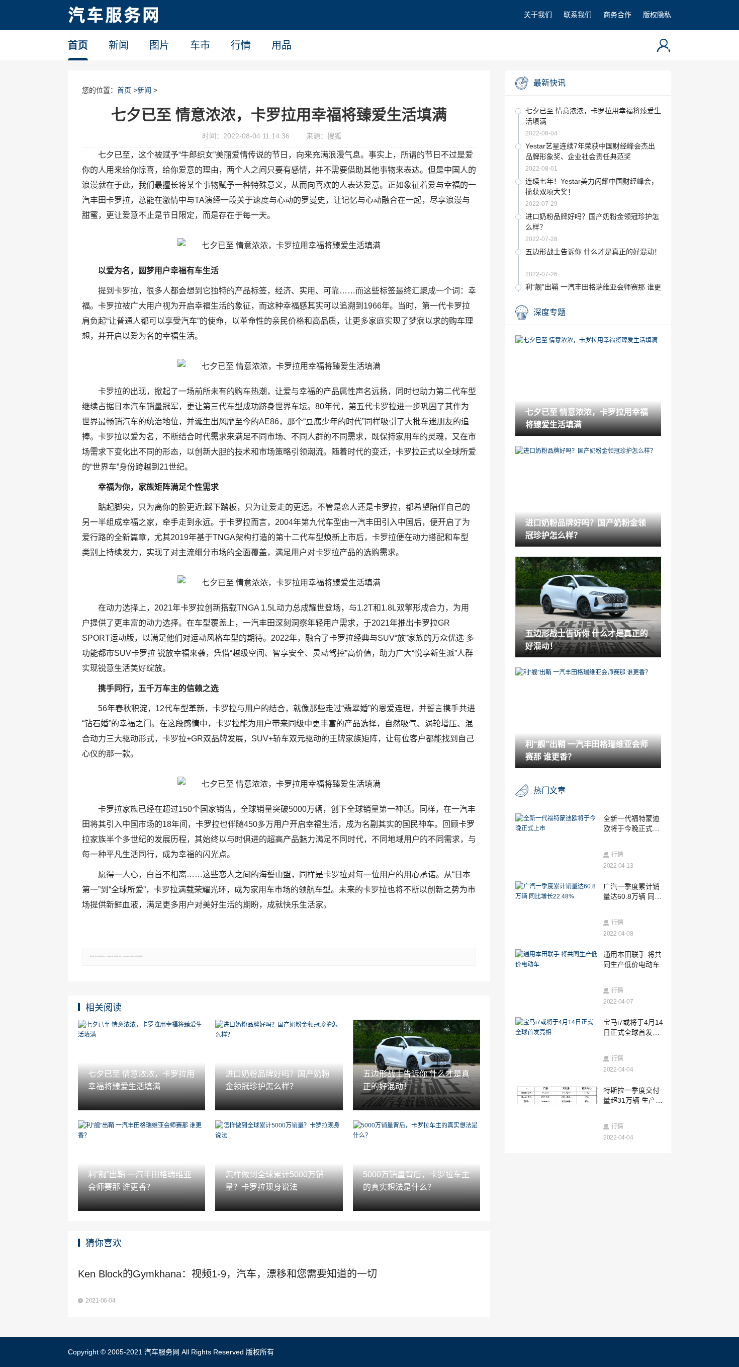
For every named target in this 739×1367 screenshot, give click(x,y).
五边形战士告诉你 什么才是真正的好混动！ (593, 252)
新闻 (119, 45)
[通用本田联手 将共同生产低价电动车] (556, 959)
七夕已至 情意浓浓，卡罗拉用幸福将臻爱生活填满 (593, 116)
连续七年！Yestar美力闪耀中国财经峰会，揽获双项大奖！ (591, 186)
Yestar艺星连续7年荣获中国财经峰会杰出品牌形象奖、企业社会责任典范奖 (590, 151)
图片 (159, 45)
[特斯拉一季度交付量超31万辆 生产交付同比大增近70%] (556, 1095)
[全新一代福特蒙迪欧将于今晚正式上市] (556, 823)
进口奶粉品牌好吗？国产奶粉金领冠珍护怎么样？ (592, 221)
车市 (200, 45)
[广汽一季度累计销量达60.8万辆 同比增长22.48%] (556, 891)
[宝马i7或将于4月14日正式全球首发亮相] (556, 1027)
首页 (78, 45)
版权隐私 (657, 15)
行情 (241, 45)
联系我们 (578, 15)
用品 (281, 45)
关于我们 (538, 15)
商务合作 (617, 15)
